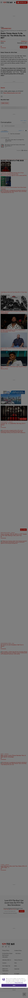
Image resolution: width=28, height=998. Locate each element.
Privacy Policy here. (19, 982)
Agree (14, 985)
